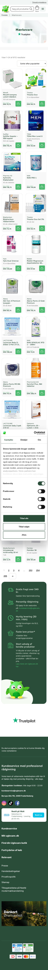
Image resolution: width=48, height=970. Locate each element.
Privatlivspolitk (9, 876)
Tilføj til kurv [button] (18, 104)
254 (38, 570)
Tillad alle (24, 518)
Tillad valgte (24, 527)
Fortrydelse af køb (12, 850)
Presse (5, 865)
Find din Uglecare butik (14, 843)
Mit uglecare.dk (10, 835)
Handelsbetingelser (11, 871)
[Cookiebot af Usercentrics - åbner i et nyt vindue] (34, 433)
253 (30, 570)
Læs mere (18, 559)
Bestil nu (38, 815)
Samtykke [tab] (8, 440)
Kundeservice (9, 828)
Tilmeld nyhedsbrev (39, 2)
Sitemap (5, 882)
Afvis (24, 535)
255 (5, 576)
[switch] (41, 491)
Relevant (7, 857)
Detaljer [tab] (24, 440)
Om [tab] (39, 440)
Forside (5, 15)
